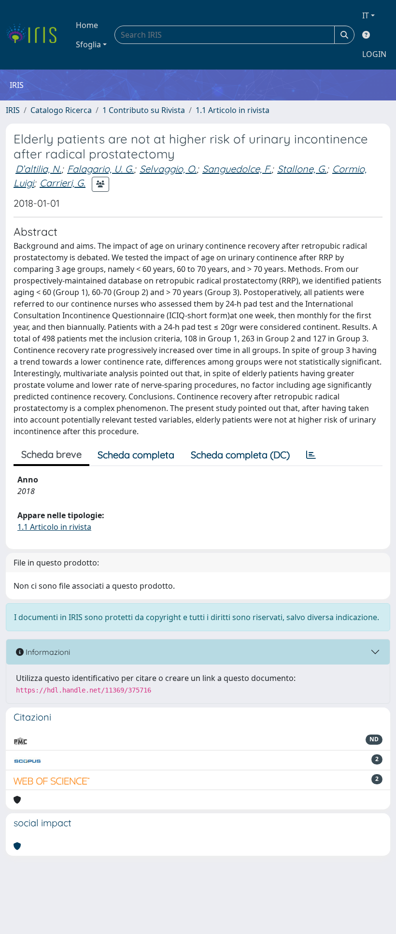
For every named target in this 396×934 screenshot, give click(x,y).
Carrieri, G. (62, 183)
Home (87, 25)
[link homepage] (35, 35)
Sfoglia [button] (88, 44)
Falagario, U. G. (100, 169)
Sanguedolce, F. (236, 169)
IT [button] (365, 15)
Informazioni (47, 652)
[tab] (311, 455)
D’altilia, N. (38, 169)
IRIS (13, 110)
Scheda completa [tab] (136, 455)
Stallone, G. (301, 169)
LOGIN (374, 54)
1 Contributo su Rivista (143, 110)
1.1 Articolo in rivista (232, 110)
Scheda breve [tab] (51, 454)
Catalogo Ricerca (61, 110)
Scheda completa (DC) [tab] (240, 455)
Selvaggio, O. (168, 169)
